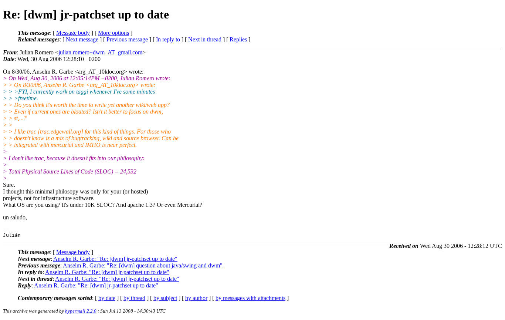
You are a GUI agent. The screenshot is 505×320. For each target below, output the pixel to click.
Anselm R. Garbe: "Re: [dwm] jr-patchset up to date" (115, 259)
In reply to (168, 39)
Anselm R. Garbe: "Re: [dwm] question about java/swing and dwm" (143, 265)
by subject (165, 298)
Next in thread (204, 39)
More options (113, 33)
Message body (73, 33)
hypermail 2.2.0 (80, 311)
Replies (238, 39)
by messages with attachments (250, 298)
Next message (82, 39)
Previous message (127, 39)
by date (106, 298)
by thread (134, 298)
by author (196, 298)
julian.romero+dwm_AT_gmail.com (100, 52)
